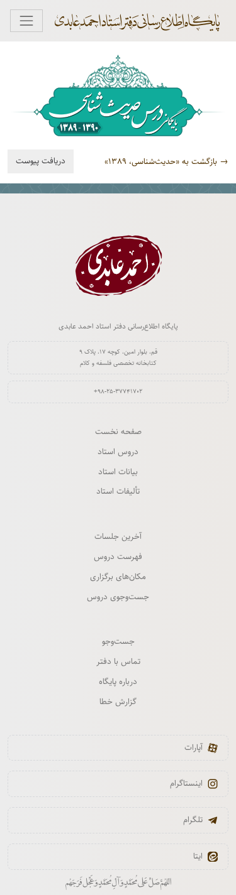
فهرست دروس (118, 556)
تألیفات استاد (118, 491)
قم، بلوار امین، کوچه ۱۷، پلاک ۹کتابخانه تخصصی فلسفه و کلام (118, 357)
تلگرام (193, 820)
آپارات (193, 747)
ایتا (198, 856)
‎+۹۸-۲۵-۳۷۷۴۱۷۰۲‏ (118, 391)
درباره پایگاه (118, 681)
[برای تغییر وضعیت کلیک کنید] (26, 20)
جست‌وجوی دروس (118, 597)
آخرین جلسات (118, 536)
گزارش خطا (118, 701)
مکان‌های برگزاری (118, 576)
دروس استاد (118, 451)
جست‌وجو (118, 641)
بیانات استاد (118, 472)
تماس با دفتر (118, 661)
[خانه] (143, 20)
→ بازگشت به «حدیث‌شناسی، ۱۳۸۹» (166, 161)
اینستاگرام (186, 783)
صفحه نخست (118, 431)
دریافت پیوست (40, 161)
